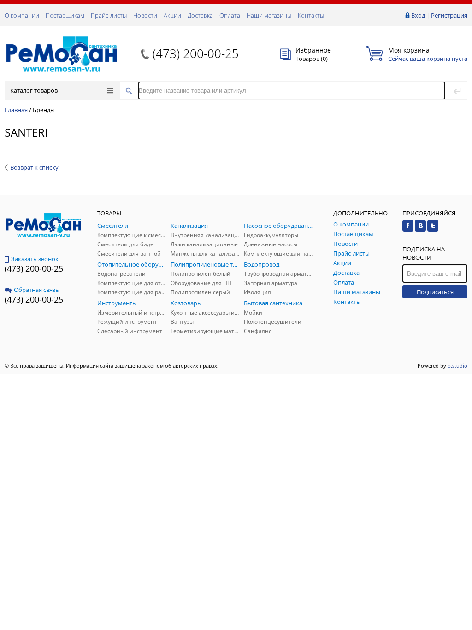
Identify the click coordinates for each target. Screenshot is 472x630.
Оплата (229, 15)
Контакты (311, 15)
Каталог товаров (34, 90)
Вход (418, 15)
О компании (22, 15)
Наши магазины (269, 15)
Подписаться (435, 292)
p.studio (457, 365)
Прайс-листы (109, 15)
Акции (172, 15)
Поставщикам (65, 15)
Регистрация (449, 15)
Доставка (200, 15)
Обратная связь (36, 289)
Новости (145, 15)
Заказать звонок (35, 259)
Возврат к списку (34, 167)
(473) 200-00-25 (196, 53)
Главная (16, 110)
